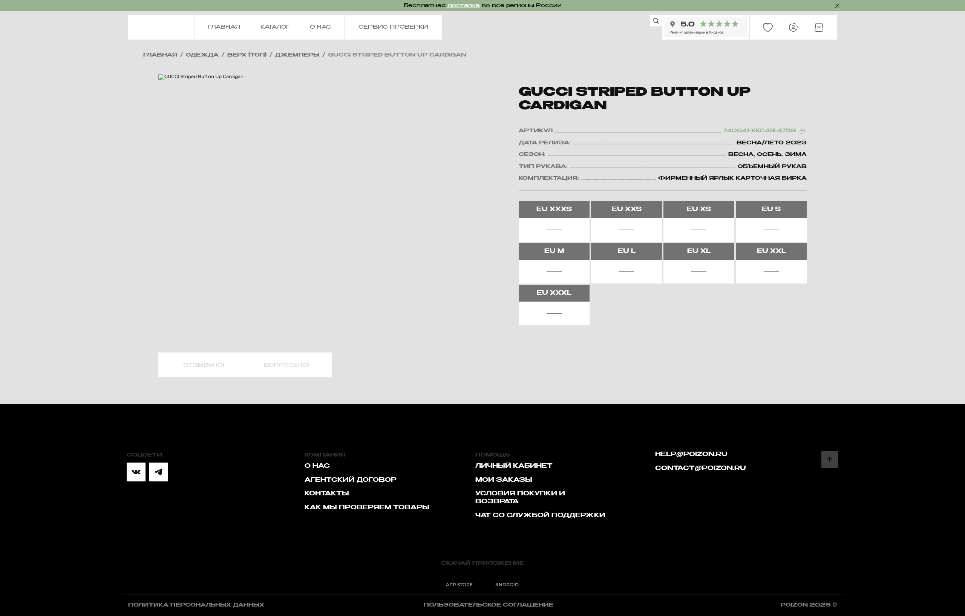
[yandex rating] (706, 27)
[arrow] (829, 459)
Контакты (327, 494)
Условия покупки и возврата (520, 498)
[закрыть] (837, 6)
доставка (463, 5)
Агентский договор (351, 480)
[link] (767, 27)
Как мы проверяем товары (367, 508)
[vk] (136, 472)
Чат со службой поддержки (540, 516)
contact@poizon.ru (700, 469)
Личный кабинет (514, 466)
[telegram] (158, 472)
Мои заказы (503, 480)
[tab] (203, 365)
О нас (317, 466)
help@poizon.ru (691, 455)
